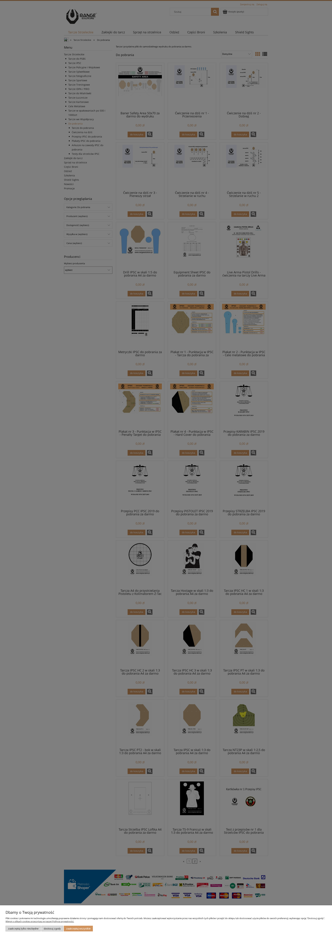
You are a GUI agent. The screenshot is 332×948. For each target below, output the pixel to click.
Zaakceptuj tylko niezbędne (23, 928)
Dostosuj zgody (52, 928)
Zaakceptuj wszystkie (78, 928)
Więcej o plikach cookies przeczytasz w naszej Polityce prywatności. (40, 921)
